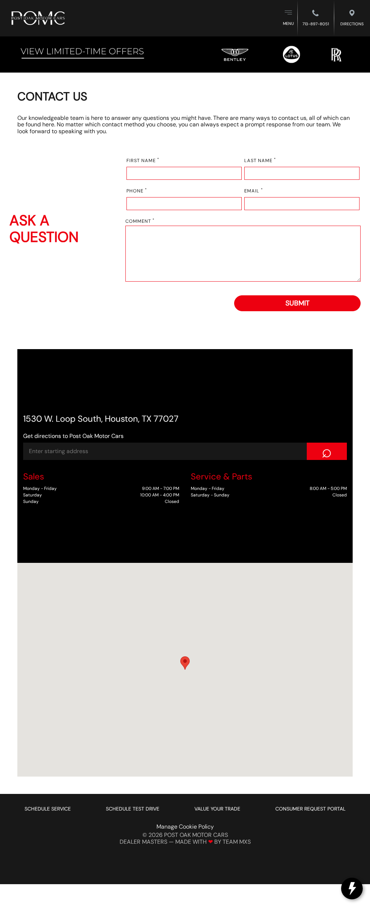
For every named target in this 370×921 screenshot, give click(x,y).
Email (253, 191)
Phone (136, 191)
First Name (142, 161)
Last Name (260, 161)
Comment (140, 221)
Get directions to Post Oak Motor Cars (73, 436)
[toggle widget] (352, 888)
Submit (297, 303)
